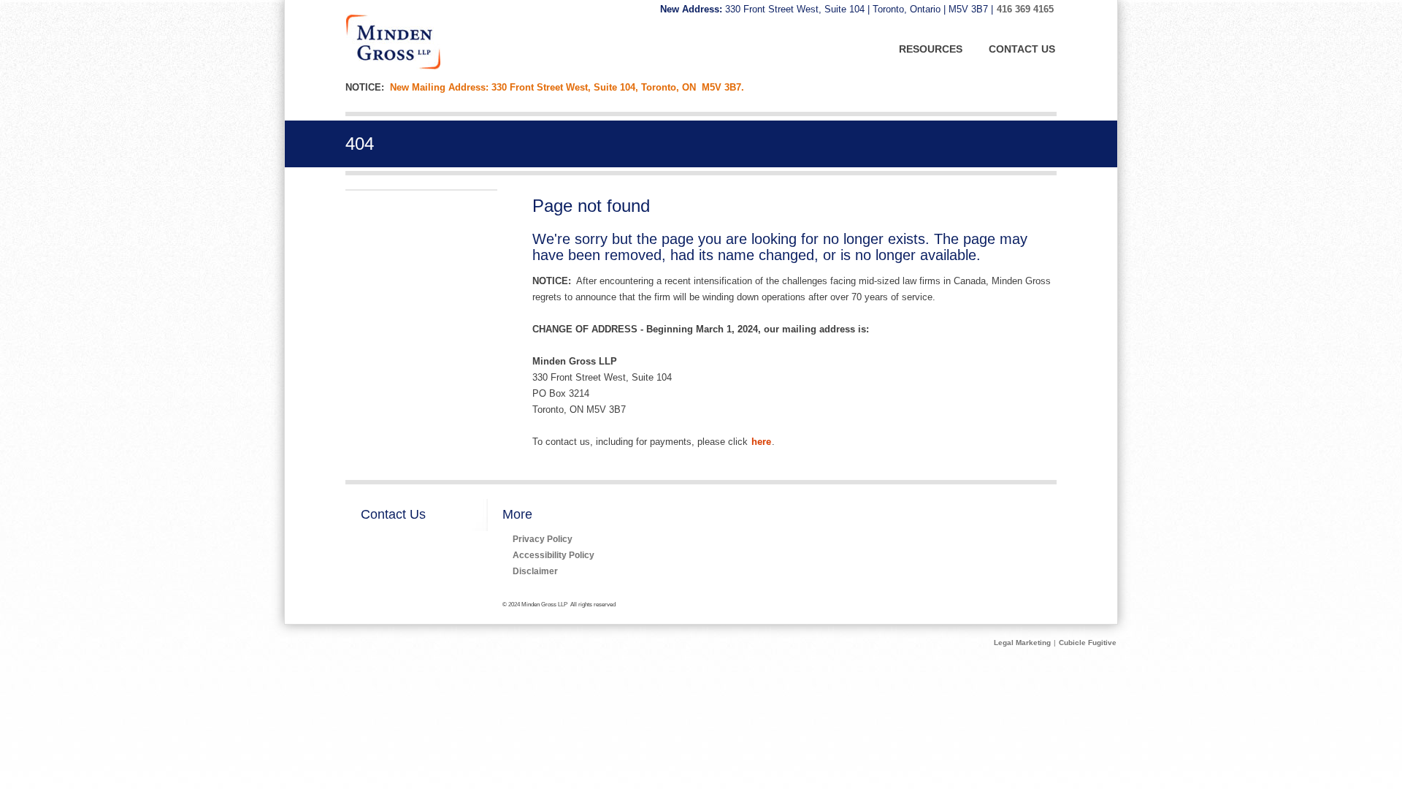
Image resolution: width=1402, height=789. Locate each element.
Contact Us (393, 514)
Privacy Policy (542, 539)
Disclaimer (535, 571)
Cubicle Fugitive (1087, 643)
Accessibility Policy (553, 555)
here (761, 441)
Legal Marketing (1022, 643)
